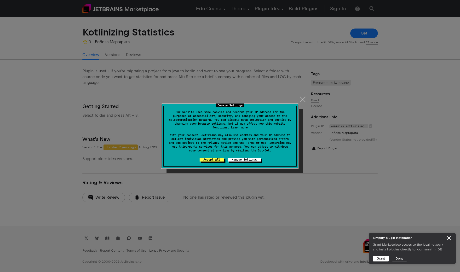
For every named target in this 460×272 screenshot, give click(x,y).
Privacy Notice (219, 143)
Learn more (239, 127)
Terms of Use (256, 143)
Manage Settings (244, 160)
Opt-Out (264, 150)
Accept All (211, 160)
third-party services (196, 147)
